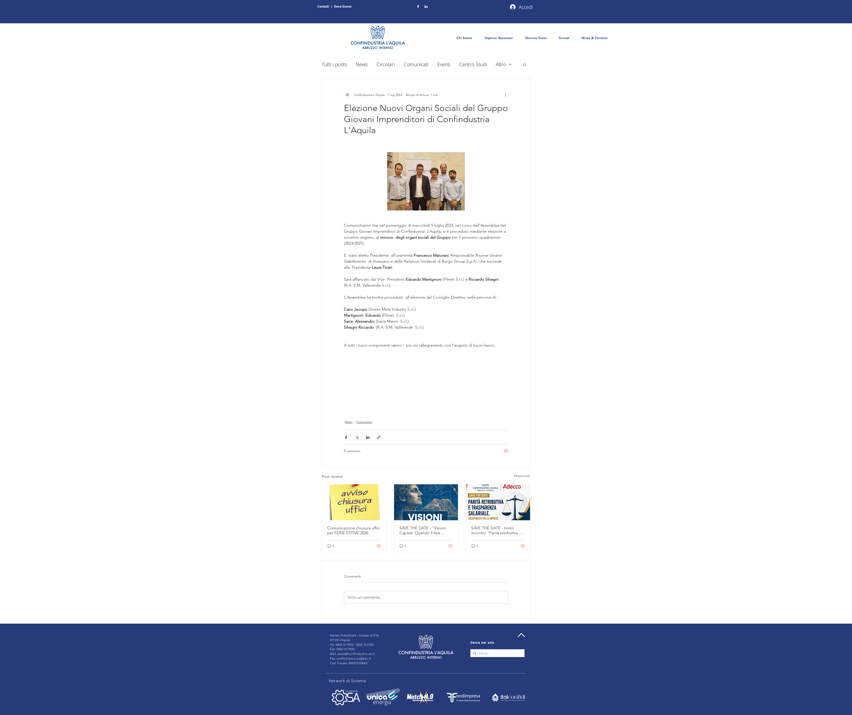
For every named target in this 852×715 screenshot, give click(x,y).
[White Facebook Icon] (418, 6)
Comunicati (416, 64)
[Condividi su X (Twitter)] (357, 437)
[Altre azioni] (505, 94)
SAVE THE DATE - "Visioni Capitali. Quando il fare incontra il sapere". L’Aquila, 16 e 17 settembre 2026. (424, 530)
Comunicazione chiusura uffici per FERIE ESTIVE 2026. (353, 530)
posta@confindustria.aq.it (356, 654)
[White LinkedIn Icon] (426, 6)
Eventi (443, 64)
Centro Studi (473, 64)
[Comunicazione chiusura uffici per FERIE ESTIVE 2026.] (354, 502)
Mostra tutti (522, 476)
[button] (525, 64)
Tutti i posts (334, 64)
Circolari (386, 64)
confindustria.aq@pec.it (354, 658)
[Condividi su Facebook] (346, 437)
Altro (501, 64)
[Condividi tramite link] (379, 437)
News (362, 64)
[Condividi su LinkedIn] (368, 437)
